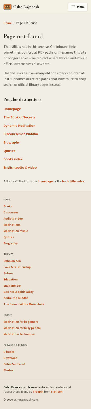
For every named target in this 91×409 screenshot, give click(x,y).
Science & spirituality (19, 292)
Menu (81, 7)
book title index (73, 181)
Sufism (8, 273)
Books (8, 206)
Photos (8, 370)
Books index (13, 159)
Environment (12, 286)
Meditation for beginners (21, 322)
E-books (9, 352)
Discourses (11, 212)
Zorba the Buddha (16, 298)
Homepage (12, 108)
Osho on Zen (12, 261)
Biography (12, 142)
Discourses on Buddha (21, 134)
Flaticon (57, 392)
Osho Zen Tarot (14, 364)
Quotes (9, 150)
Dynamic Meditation (19, 125)
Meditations (12, 225)
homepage (45, 181)
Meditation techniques (19, 334)
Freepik (38, 392)
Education (11, 279)
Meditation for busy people (22, 328)
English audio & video (20, 167)
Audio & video (13, 219)
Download (10, 358)
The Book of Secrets (19, 117)
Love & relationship (17, 267)
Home (8, 23)
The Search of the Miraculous (24, 304)
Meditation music (16, 231)
